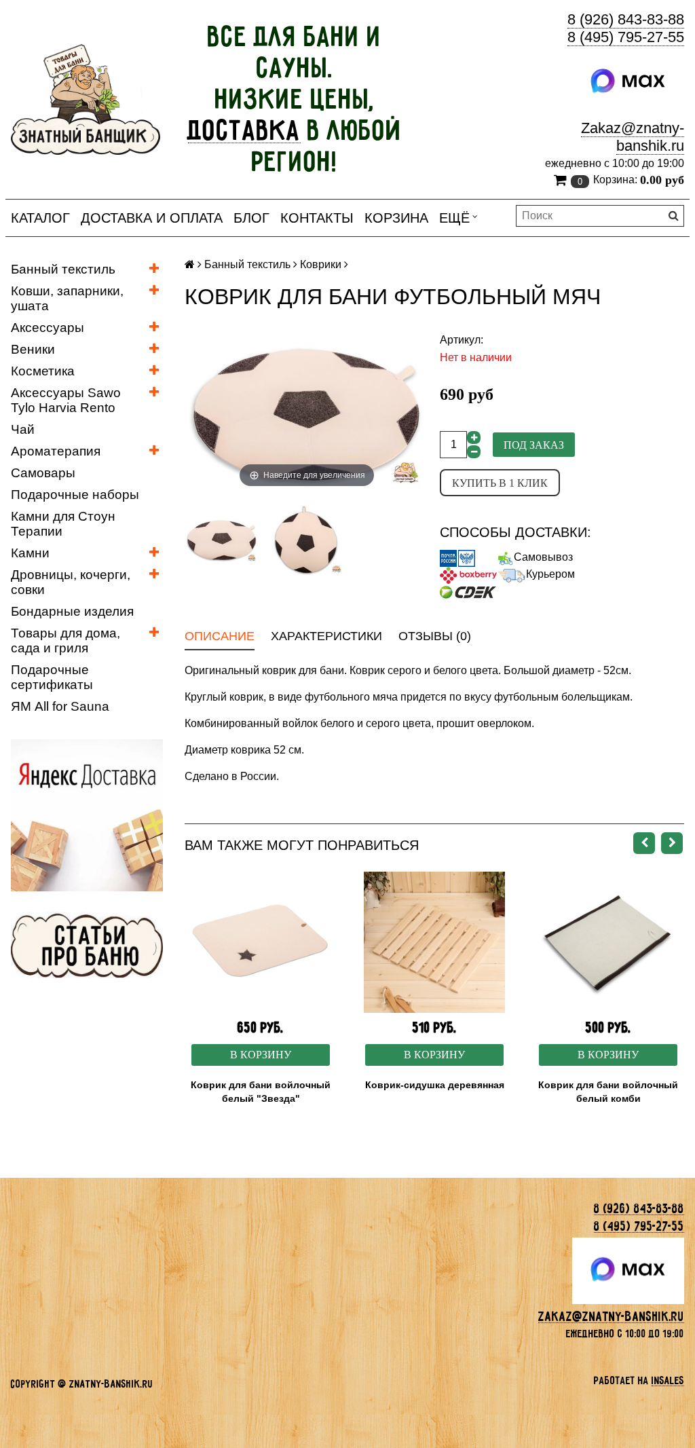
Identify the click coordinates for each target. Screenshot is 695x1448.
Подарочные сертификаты (52, 677)
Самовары (43, 473)
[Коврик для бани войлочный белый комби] (608, 942)
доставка (244, 130)
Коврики (320, 264)
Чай (23, 429)
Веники (33, 349)
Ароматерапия (55, 451)
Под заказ (534, 445)
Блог (251, 217)
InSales (668, 1380)
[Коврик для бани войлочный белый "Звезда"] (260, 942)
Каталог (40, 217)
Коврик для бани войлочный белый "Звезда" (261, 1091)
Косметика (43, 371)
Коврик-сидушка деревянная (434, 1084)
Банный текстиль (63, 269)
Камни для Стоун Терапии (63, 523)
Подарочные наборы (75, 494)
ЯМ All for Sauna (60, 706)
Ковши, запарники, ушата (67, 298)
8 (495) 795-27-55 (625, 37)
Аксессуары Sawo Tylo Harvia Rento (66, 400)
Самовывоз (543, 557)
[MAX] (628, 81)
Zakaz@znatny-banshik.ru (632, 136)
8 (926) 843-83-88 (625, 19)
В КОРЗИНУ (260, 1054)
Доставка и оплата (152, 217)
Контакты (317, 217)
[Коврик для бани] (222, 539)
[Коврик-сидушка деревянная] (434, 942)
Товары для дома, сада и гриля (65, 640)
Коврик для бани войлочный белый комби (608, 1091)
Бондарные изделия (72, 611)
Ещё (454, 217)
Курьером (550, 574)
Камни (30, 553)
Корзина (396, 217)
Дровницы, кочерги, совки (70, 582)
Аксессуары (47, 327)
